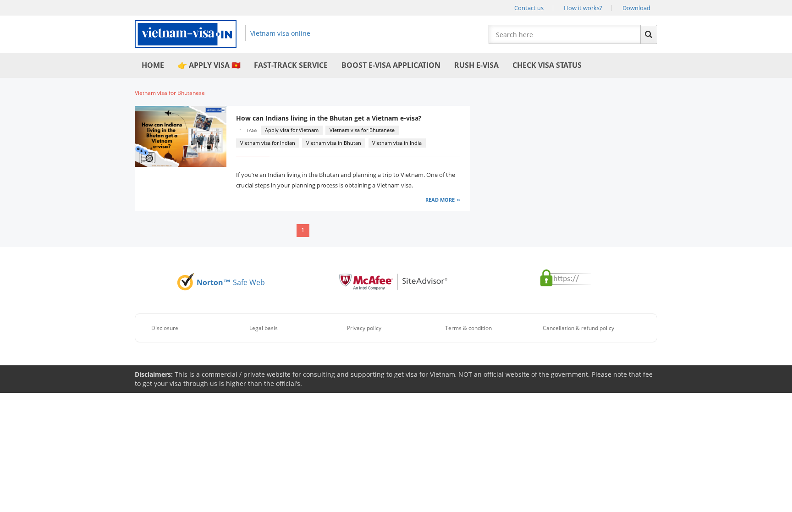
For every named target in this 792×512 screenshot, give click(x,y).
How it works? (583, 8)
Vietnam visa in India (397, 142)
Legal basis (263, 328)
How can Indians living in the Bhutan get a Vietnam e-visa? (330, 118)
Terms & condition (468, 328)
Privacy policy (364, 328)
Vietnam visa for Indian (267, 142)
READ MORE (440, 199)
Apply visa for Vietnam (292, 130)
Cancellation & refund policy (578, 328)
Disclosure (164, 328)
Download (636, 8)
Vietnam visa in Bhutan (333, 142)
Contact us (529, 8)
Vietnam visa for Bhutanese (362, 130)
